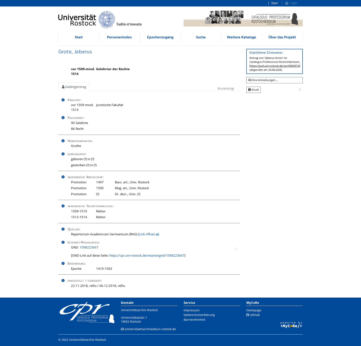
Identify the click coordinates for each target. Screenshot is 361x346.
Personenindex (119, 37)
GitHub (254, 315)
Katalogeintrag (75, 87)
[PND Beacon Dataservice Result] (236, 249)
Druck (255, 89)
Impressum (192, 310)
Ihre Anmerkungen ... (264, 80)
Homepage (253, 310)
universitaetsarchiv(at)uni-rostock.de (150, 329)
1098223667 (89, 247)
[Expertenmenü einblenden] (300, 90)
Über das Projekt (282, 37)
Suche (201, 37)
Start (274, 3)
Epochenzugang (160, 37)
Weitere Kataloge (241, 37)
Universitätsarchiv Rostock (139, 310)
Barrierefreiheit (194, 320)
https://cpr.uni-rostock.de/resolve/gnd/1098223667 (146, 255)
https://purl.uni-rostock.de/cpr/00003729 (274, 66)
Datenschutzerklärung (199, 315)
